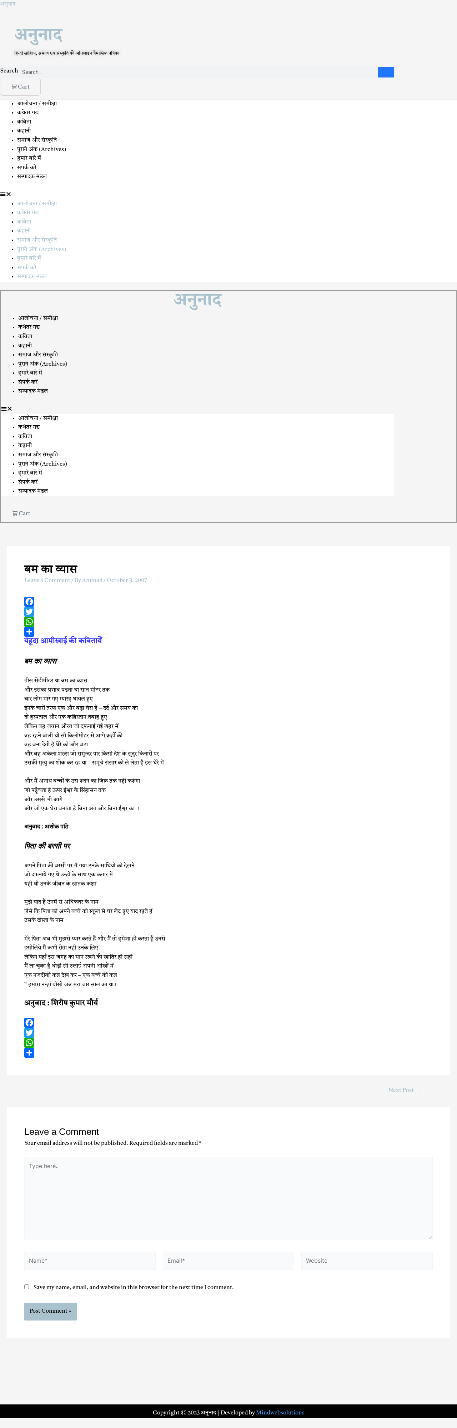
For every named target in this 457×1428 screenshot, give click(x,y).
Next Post (404, 1090)
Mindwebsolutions (280, 1413)
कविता (24, 122)
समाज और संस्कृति (37, 140)
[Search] (386, 72)
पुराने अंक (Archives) (41, 149)
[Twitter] (228, 612)
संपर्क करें (26, 168)
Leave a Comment (47, 580)
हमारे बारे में (29, 158)
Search (9, 71)
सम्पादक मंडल (32, 177)
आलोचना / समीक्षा (37, 104)
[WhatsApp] (228, 622)
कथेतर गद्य (28, 113)
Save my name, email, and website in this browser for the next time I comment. (134, 1288)
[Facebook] (228, 602)
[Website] (367, 1262)
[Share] (228, 632)
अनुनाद (7, 4)
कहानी (24, 131)
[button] (228, 195)
